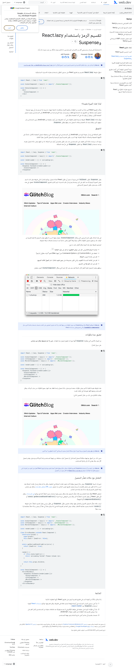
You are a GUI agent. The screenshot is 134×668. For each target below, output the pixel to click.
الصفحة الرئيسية (97, 29)
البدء (9, 28)
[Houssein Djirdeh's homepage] (86, 57)
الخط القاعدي (83, 2)
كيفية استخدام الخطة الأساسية (67, 2)
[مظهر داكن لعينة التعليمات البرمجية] (101, 78)
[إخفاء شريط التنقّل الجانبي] (110, 664)
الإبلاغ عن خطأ (39, 642)
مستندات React (36, 604)
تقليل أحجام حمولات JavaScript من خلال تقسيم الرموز (38, 65)
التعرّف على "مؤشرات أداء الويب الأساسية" (88, 12)
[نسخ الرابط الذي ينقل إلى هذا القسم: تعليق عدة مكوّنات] (83, 335)
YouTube (12, 647)
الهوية (71, 12)
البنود (104, 664)
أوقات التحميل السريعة (109, 12)
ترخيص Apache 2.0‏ (31, 624)
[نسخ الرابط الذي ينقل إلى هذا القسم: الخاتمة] (93, 593)
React (76, 29)
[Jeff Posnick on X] (68, 57)
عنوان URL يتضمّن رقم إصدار (43, 487)
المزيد (53, 2)
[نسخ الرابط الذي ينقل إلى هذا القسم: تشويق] (93, 128)
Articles (128, 8)
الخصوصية (98, 664)
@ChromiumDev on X (10, 643)
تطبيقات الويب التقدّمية (59, 12)
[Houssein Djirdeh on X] (92, 57)
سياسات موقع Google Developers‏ (85, 626)
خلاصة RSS (12, 655)
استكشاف (93, 2)
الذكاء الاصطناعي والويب (125, 12)
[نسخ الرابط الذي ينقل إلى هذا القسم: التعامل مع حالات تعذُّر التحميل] (73, 478)
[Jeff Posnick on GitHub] (65, 57)
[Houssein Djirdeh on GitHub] (89, 57)
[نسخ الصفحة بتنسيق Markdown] (75, 41)
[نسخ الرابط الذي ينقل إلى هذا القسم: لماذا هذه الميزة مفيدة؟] (80, 104)
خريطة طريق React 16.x (75, 470)
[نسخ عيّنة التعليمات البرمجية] (104, 78)
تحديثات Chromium (23, 647)
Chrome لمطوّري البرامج (24, 643)
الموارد (105, 2)
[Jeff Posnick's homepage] (63, 57)
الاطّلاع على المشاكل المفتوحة (38, 646)
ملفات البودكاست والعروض (25, 654)
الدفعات (46, 12)
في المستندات (30, 494)
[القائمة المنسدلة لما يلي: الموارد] (100, 2)
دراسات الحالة (25, 650)
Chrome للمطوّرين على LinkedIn (10, 651)
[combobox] (38, 2)
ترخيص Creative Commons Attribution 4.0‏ (75, 624)
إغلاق (22, 28)
